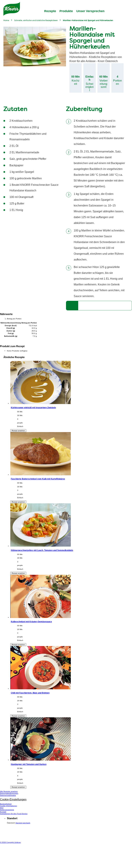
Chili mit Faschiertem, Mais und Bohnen (30, 693)
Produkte (66, 11)
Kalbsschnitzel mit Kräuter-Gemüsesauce (31, 621)
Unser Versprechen (90, 11)
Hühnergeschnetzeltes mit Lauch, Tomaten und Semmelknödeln (42, 550)
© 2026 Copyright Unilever (10, 842)
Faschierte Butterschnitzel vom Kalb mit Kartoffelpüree (38, 479)
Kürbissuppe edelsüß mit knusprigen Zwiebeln (33, 407)
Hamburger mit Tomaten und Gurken (28, 764)
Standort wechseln (22, 823)
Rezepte (50, 11)
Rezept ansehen (18, 431)
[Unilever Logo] (7, 839)
